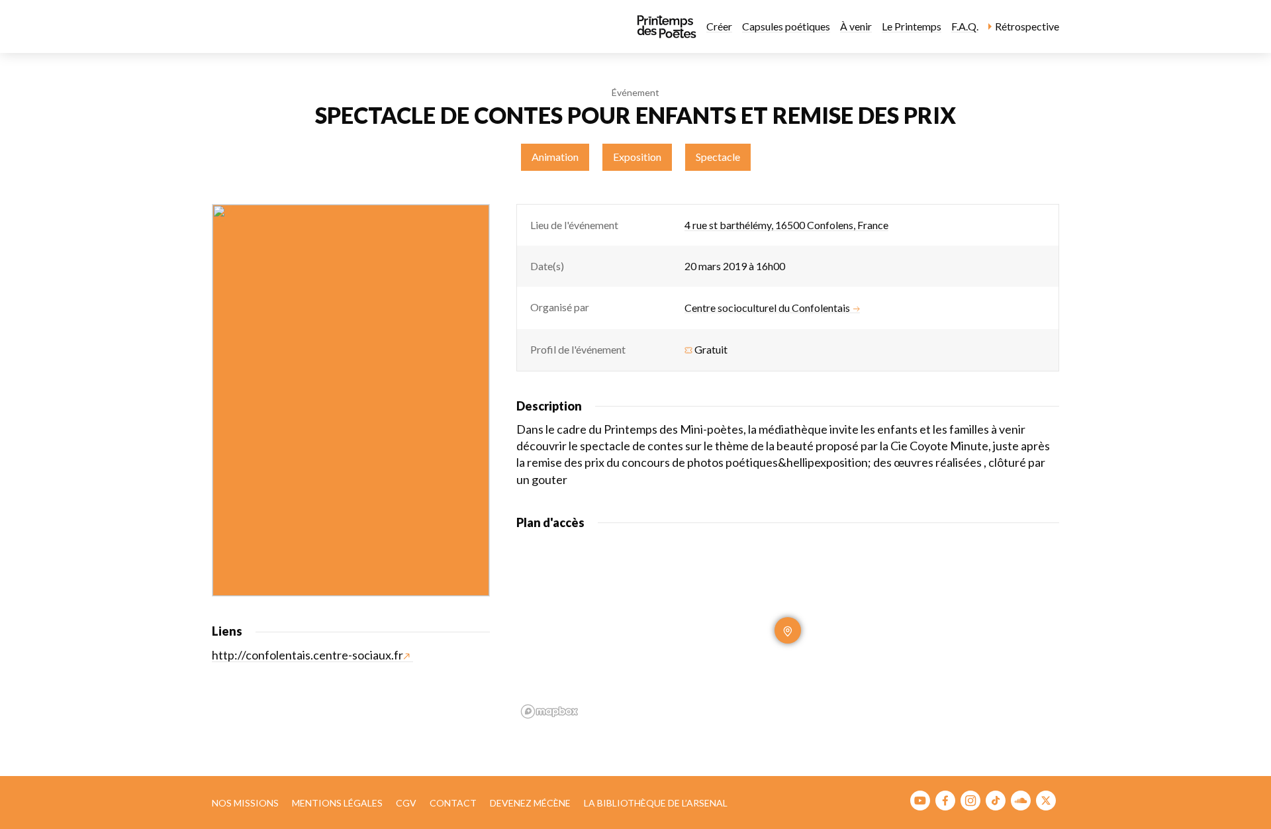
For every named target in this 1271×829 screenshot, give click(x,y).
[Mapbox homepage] (549, 711)
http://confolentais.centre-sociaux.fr (307, 655)
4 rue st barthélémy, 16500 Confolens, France (786, 225)
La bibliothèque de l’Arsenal (656, 802)
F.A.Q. (964, 26)
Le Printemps (911, 26)
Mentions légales (337, 802)
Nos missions (245, 802)
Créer (719, 26)
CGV (406, 802)
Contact (453, 802)
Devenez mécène (530, 802)
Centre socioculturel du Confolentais (767, 308)
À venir (856, 26)
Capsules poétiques (786, 26)
